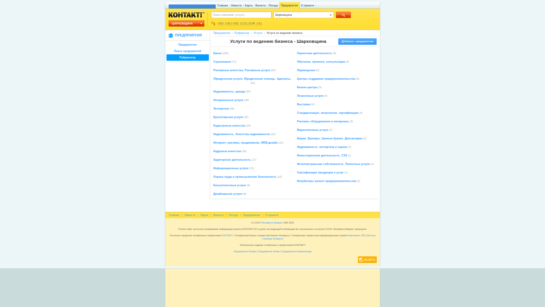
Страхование (222, 61)
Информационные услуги (230, 168)
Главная (222, 5)
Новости (236, 5)
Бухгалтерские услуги (228, 117)
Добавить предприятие (357, 41)
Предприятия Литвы (269, 251)
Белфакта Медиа (272, 222)
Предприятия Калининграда (296, 251)
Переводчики (306, 70)
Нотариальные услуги (228, 100)
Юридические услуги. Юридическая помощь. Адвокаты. (252, 78)
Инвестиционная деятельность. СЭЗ (322, 155)
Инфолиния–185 (356, 235)
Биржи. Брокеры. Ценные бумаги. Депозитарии (329, 138)
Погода (273, 5)
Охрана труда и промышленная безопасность (245, 176)
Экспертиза (221, 108)
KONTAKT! (227, 235)
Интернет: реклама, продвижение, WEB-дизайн (245, 142)
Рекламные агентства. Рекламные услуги (241, 70)
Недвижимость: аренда (229, 91)
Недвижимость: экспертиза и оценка (322, 146)
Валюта (260, 5)
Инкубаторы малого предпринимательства (326, 181)
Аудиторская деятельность (232, 159)
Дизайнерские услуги (227, 193)
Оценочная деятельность (314, 53)
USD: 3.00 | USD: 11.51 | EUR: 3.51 (240, 23)
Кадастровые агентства (229, 125)
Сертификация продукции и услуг (320, 172)
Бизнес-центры (307, 87)
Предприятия (289, 5)
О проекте (307, 5)
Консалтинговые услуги (229, 185)
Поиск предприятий (187, 51)
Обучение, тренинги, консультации (321, 61)
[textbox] (239, 14)
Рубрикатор (187, 57)
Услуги (258, 33)
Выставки (303, 104)
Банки (217, 53)
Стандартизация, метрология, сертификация (328, 112)
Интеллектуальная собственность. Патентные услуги (333, 164)
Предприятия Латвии (245, 251)
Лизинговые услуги (310, 95)
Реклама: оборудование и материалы (323, 121)
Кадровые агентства (227, 151)
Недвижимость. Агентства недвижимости (241, 134)
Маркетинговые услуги (312, 129)
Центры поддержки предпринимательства (326, 78)
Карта (248, 5)
